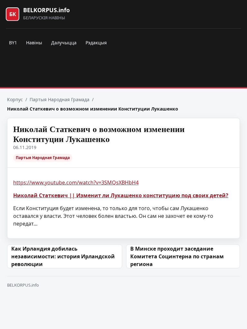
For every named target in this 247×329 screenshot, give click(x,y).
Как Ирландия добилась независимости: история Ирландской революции (63, 256)
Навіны (34, 43)
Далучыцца (64, 43)
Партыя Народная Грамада (59, 99)
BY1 (13, 43)
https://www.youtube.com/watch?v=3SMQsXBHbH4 (76, 182)
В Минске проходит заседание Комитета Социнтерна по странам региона (177, 256)
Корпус (15, 99)
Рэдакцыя (96, 43)
